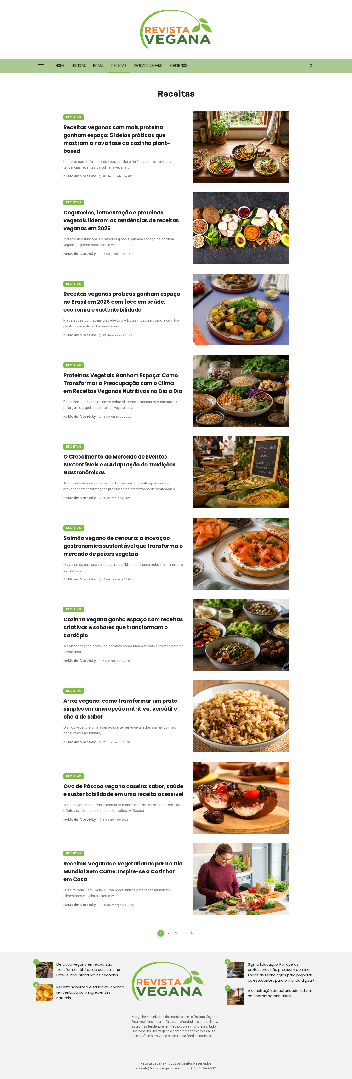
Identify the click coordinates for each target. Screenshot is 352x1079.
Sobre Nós (178, 66)
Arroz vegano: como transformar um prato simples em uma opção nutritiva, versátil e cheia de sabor (120, 708)
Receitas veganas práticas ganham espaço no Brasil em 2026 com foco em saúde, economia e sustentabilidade (121, 302)
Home (60, 66)
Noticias (79, 66)
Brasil (98, 66)
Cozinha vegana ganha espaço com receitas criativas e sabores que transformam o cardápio (123, 627)
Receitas (118, 66)
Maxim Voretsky (82, 176)
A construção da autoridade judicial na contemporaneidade (280, 993)
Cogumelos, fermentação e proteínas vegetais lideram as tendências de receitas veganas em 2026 (121, 220)
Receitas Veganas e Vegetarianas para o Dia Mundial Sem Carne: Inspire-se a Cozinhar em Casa (122, 871)
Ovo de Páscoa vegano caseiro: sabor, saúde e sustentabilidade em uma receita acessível (123, 790)
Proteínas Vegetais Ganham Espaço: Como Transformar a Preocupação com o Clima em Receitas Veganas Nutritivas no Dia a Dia (122, 383)
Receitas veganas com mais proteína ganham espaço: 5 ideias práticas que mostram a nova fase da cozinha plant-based (116, 139)
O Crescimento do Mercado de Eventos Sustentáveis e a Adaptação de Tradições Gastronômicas (119, 464)
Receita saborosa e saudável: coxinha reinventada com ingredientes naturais (90, 992)
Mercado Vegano (148, 66)
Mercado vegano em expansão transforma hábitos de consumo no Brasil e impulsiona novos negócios (88, 970)
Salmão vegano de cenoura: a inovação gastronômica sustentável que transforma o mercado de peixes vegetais (123, 546)
